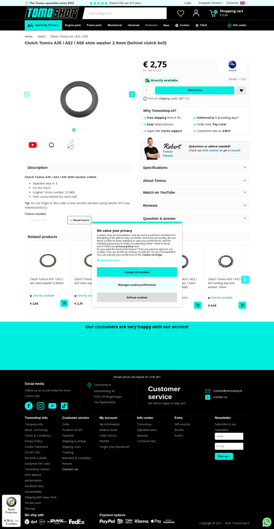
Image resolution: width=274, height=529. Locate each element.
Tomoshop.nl (240, 523)
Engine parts (73, 25)
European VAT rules (37, 463)
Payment (68, 435)
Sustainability (33, 492)
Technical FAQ (146, 441)
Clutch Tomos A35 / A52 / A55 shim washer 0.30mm (47, 281)
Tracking (67, 452)
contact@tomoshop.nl (227, 391)
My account (108, 418)
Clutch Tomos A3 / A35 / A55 (69, 36)
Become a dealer (36, 458)
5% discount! (33, 503)
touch (235, 150)
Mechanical (115, 25)
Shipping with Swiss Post (41, 497)
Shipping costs (71, 447)
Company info (34, 424)
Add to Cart (194, 90)
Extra (179, 418)
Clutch (42, 36)
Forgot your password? (114, 447)
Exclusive (151, 25)
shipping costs (168, 98)
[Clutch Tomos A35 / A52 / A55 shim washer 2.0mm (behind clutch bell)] (79, 98)
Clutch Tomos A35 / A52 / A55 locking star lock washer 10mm (225, 283)
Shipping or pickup (74, 441)
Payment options (112, 515)
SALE (203, 25)
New (166, 25)
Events (179, 435)
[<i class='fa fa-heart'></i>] (241, 90)
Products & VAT (72, 430)
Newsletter (223, 418)
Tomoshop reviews (37, 469)
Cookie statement (36, 447)
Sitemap (30, 508)
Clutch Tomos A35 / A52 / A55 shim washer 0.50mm (91, 281)
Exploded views (147, 430)
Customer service (164, 392)
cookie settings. (152, 254)
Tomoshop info (36, 418)
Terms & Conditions (38, 435)
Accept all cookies (137, 272)
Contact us (220, 397)
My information (109, 424)
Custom (184, 25)
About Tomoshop (36, 430)
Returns (67, 463)
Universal (133, 25)
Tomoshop (144, 424)
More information (108, 260)
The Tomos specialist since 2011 (51, 3)
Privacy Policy (33, 441)
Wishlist (104, 441)
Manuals (142, 435)
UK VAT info (32, 452)
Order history (108, 435)
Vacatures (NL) (34, 486)
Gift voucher (182, 424)
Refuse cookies (137, 297)
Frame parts (94, 25)
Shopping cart (231, 11)
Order (66, 424)
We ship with (34, 515)
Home (29, 36)
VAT (181, 98)
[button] (132, 94)
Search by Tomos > (46, 25)
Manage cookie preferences (137, 285)
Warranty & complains (76, 458)
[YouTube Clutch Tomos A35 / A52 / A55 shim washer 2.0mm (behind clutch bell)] (32, 146)
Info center (238, 25)
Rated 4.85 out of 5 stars (125, 3)
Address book (108, 430)
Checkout (232, 2)
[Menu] (18, 497)
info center (211, 150)
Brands (179, 430)
